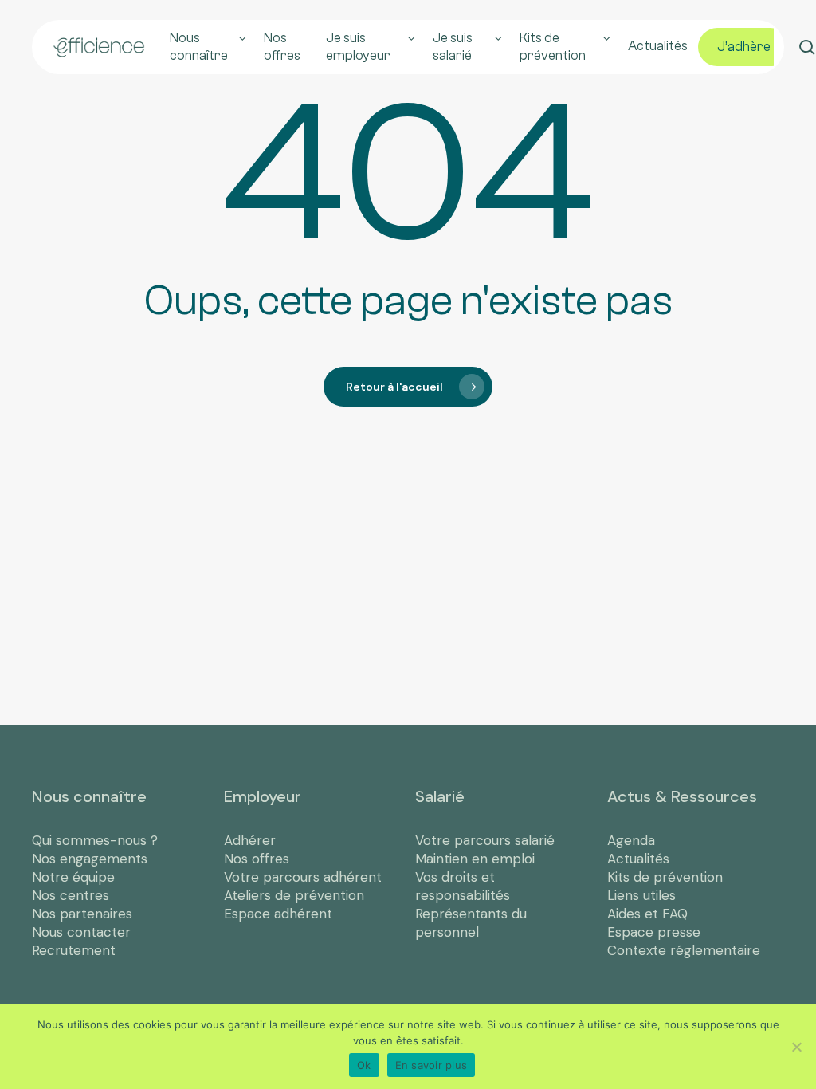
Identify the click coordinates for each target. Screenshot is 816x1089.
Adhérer (250, 840)
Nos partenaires (82, 913)
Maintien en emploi (475, 858)
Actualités (638, 858)
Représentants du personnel (471, 923)
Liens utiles (641, 895)
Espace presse (653, 932)
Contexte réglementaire (683, 950)
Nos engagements (89, 858)
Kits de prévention (665, 877)
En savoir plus (431, 1065)
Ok (364, 1065)
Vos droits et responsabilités (462, 886)
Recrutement (74, 950)
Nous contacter (81, 932)
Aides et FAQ (647, 913)
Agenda (631, 840)
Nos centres (70, 895)
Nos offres (256, 858)
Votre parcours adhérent (303, 877)
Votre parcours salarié (485, 840)
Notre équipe (73, 877)
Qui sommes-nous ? (95, 840)
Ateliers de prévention (294, 895)
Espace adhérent (278, 913)
